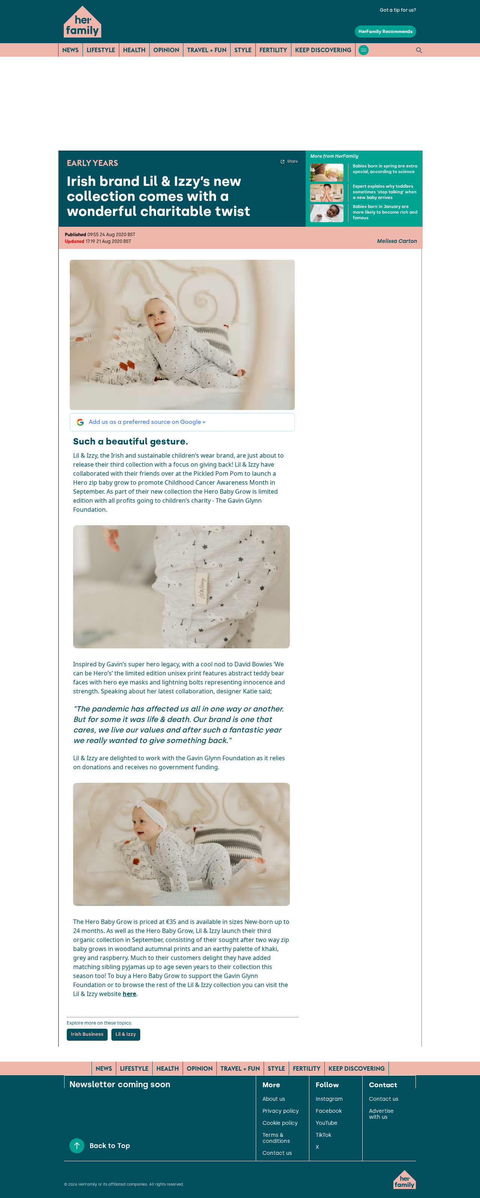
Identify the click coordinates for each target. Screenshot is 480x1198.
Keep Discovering (323, 50)
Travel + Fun (206, 50)
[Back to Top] (76, 1145)
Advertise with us (381, 1114)
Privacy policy (280, 1111)
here (129, 994)
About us (273, 1099)
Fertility (273, 50)
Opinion (166, 50)
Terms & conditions (276, 1138)
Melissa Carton (397, 241)
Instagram (329, 1099)
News (70, 50)
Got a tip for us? (398, 10)
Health (134, 50)
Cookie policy (280, 1123)
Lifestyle (101, 50)
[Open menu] (363, 50)
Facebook (329, 1111)
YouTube (327, 1123)
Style (243, 50)
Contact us (277, 1153)
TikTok (323, 1135)
